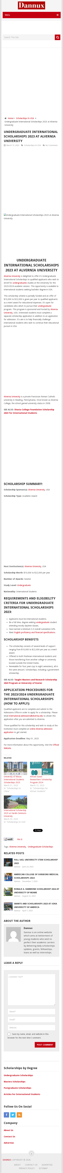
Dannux (7, 1160)
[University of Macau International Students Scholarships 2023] (15, 768)
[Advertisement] (33, 27)
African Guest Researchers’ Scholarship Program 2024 (41, 779)
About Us (8, 1130)
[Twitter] (13, 1115)
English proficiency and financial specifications (34, 632)
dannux (17, 867)
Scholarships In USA (32, 145)
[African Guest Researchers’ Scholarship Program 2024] (41, 768)
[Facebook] (6, 1115)
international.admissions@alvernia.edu (26, 716)
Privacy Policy (27, 1168)
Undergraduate (24, 585)
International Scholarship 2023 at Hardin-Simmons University (15, 813)
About (17, 1165)
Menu (7, 15)
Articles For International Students (22, 1094)
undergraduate (44, 306)
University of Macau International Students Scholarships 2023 (14, 779)
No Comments (52, 145)
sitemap (43, 1168)
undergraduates (20, 283)
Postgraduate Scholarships (17, 1088)
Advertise (9, 1143)
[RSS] (19, 1115)
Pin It (19, 839)
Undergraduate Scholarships (40, 847)
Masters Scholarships (14, 1081)
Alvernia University (12, 276)
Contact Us (9, 1136)
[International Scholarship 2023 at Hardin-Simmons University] (15, 802)
